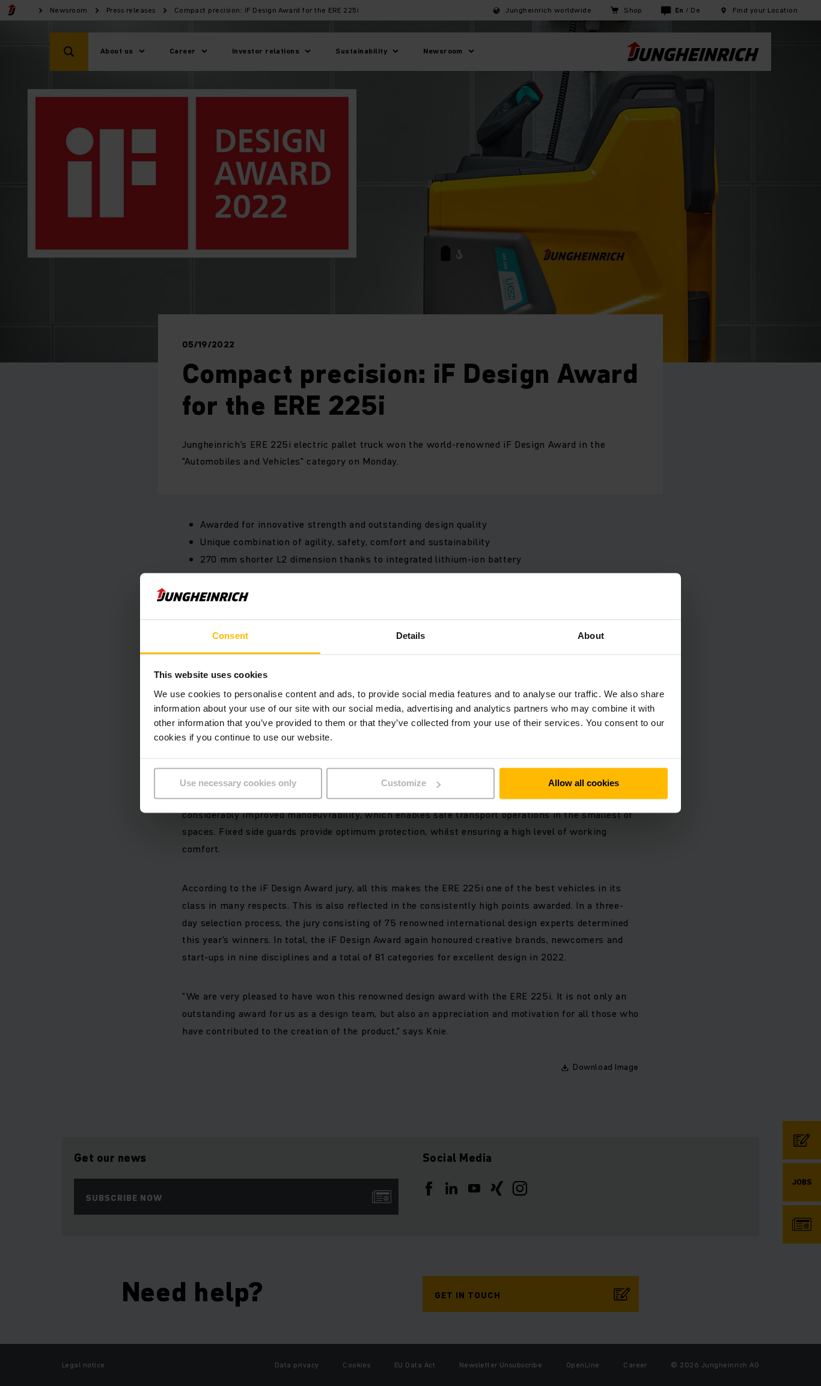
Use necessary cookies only (238, 783)
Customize (403, 783)
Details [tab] (411, 635)
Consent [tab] (230, 635)
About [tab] (591, 635)
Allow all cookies (583, 783)
